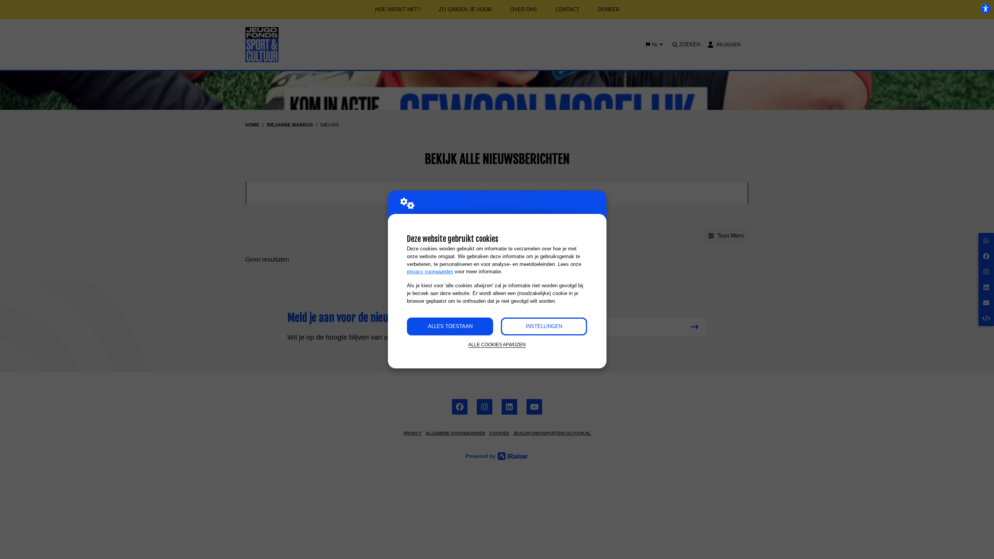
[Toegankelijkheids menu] (985, 8)
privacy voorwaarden (430, 271)
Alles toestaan (450, 326)
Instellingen (544, 326)
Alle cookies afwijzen (497, 344)
